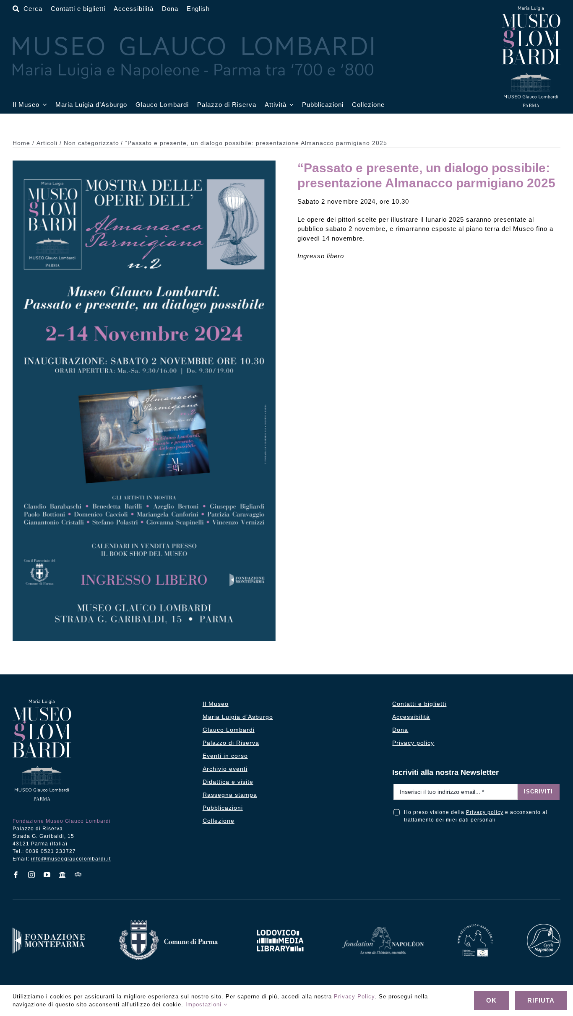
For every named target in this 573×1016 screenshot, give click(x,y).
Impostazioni (204, 1004)
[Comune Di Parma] (168, 923)
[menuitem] (198, 9)
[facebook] (16, 874)
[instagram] (31, 874)
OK (491, 1000)
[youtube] (47, 874)
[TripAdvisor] (78, 874)
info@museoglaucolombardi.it (71, 859)
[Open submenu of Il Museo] (43, 105)
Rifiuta (541, 1000)
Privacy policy (484, 812)
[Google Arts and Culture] (62, 874)
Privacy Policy (354, 996)
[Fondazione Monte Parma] (49, 930)
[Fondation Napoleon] (383, 929)
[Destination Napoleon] (475, 927)
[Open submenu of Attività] (290, 105)
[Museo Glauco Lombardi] (531, 9)
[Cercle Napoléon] (543, 926)
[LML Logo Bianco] (280, 927)
